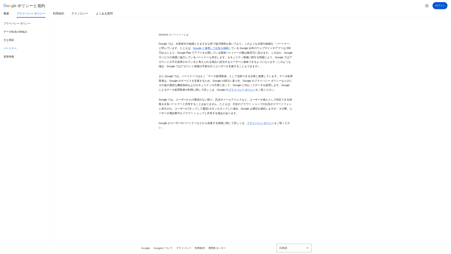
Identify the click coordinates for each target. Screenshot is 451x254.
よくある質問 (104, 13)
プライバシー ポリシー (31, 13)
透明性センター (217, 248)
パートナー (10, 48)
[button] (426, 5)
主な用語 (9, 40)
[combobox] (294, 248)
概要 (6, 13)
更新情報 (9, 56)
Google (145, 248)
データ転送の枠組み (15, 31)
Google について (163, 248)
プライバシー (183, 248)
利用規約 (58, 13)
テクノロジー (80, 13)
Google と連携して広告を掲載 (210, 48)
